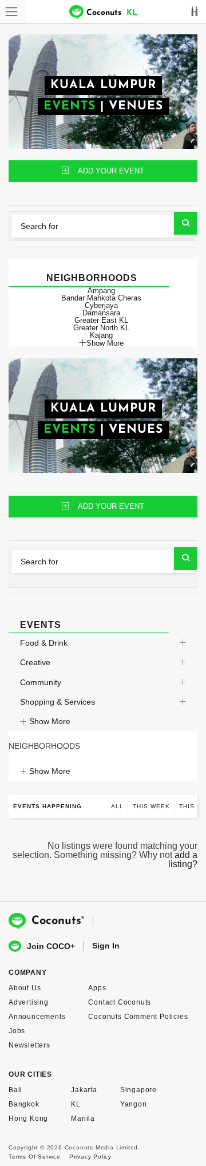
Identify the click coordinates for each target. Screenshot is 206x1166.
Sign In (106, 945)
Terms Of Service (35, 1156)
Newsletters (29, 1045)
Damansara (101, 313)
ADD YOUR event (111, 171)
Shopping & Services (57, 701)
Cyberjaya (101, 305)
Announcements (37, 1017)
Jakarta (84, 1090)
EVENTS (69, 106)
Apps (97, 988)
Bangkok (24, 1104)
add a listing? (182, 859)
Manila (83, 1118)
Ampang (101, 290)
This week (151, 806)
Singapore (138, 1090)
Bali (15, 1090)
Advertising (29, 1002)
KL (76, 1104)
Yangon (133, 1104)
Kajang (101, 335)
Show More (105, 343)
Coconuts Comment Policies (138, 1017)
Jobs (17, 1031)
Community (40, 682)
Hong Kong (28, 1118)
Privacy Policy (90, 1156)
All (117, 806)
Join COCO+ (51, 946)
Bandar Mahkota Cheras (101, 298)
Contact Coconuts (119, 1002)
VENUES (136, 106)
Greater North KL (101, 327)
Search (185, 223)
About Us (25, 988)
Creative (35, 662)
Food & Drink (44, 642)
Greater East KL (101, 320)
